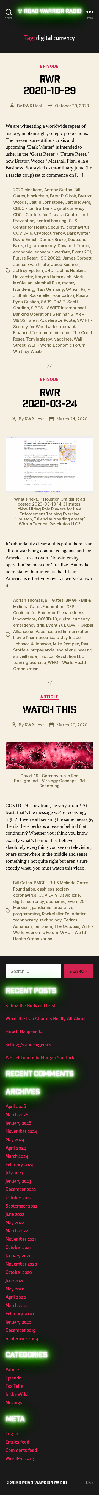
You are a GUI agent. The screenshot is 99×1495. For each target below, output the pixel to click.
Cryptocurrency (49, 233)
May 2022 (15, 1223)
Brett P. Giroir (63, 195)
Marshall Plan (47, 283)
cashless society (53, 889)
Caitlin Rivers (77, 202)
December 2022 (21, 1189)
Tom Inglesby (39, 339)
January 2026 (18, 1123)
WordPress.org (21, 1459)
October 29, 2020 (72, 105)
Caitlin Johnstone (46, 202)
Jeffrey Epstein (28, 270)
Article (49, 696)
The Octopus (66, 926)
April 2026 (16, 1106)
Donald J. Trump (73, 245)
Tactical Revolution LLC (61, 656)
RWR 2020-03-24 (49, 399)
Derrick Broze (53, 239)
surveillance (25, 656)
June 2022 (15, 1214)
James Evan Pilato (31, 264)
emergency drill (28, 625)
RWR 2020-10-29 (49, 86)
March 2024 (17, 1156)
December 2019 (21, 1330)
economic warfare (52, 252)
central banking (51, 220)
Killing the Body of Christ (30, 1006)
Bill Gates (54, 600)
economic (22, 252)
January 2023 (18, 1181)
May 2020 (15, 1289)
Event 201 (81, 252)
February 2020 (20, 1314)
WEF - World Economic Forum (56, 345)
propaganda (42, 650)
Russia (82, 295)
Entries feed (17, 1442)
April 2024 (16, 1148)
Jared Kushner (65, 264)
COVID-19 (22, 233)
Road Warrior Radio (52, 12)
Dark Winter (78, 233)
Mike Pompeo (66, 643)
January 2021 (18, 1256)
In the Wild (17, 1394)
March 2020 (17, 1305)
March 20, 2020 (72, 724)
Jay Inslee (70, 637)
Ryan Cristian (26, 301)
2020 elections (27, 189)
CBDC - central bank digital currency (48, 208)
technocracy (25, 920)
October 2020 (19, 1272)
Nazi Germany (50, 289)
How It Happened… (24, 1032)
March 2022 (17, 1231)
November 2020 (21, 1264)
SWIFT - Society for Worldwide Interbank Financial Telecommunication (53, 326)
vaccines (63, 339)
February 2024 (20, 1164)
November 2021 (21, 1239)
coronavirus (77, 227)
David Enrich (25, 239)
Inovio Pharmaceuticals (36, 637)
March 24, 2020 (72, 418)
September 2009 (22, 1339)
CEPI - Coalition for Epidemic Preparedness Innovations (48, 613)
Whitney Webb (27, 351)
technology (51, 920)
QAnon (72, 289)
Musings (14, 1403)
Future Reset (25, 258)
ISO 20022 (50, 258)
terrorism (43, 926)
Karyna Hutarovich (53, 276)
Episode (49, 66)
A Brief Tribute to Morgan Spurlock (40, 1058)
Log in (12, 1434)
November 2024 (21, 1131)
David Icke (69, 895)
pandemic (41, 907)
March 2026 (17, 1115)
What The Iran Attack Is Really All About (46, 1019)
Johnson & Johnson (32, 643)
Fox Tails (14, 1386)
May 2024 (15, 1140)
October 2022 (18, 1198)
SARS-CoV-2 (53, 301)
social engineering (74, 650)
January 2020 (18, 1322)
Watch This (49, 710)
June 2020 (15, 1281)
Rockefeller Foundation (51, 295)
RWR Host (32, 105)
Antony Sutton (58, 189)
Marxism (21, 907)
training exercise (29, 662)
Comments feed (21, 1450)
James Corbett (77, 258)
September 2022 (21, 1206)
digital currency (40, 245)
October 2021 (18, 1247)
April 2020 (16, 1297)
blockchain (37, 195)
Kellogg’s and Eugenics (28, 1045)
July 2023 (14, 1173)
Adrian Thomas (28, 600)
